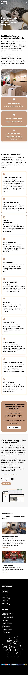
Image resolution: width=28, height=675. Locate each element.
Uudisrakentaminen (10, 242)
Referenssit (4, 595)
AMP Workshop (8, 382)
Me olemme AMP (6, 598)
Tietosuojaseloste (6, 604)
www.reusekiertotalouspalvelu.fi (9, 474)
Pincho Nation (7, 565)
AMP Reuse (6, 630)
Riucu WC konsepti (9, 342)
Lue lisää (5, 547)
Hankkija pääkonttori (10, 536)
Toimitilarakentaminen (8, 617)
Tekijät (3, 601)
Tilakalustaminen (7, 622)
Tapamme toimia (5, 597)
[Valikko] (26, 2)
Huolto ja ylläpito (9, 322)
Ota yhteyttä (5, 603)
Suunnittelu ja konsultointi (12, 177)
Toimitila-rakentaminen (8, 221)
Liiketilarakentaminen (11, 202)
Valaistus (6, 302)
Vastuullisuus (5, 600)
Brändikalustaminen (10, 282)
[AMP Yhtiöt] (4, 2)
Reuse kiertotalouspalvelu (12, 362)
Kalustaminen (8, 262)
